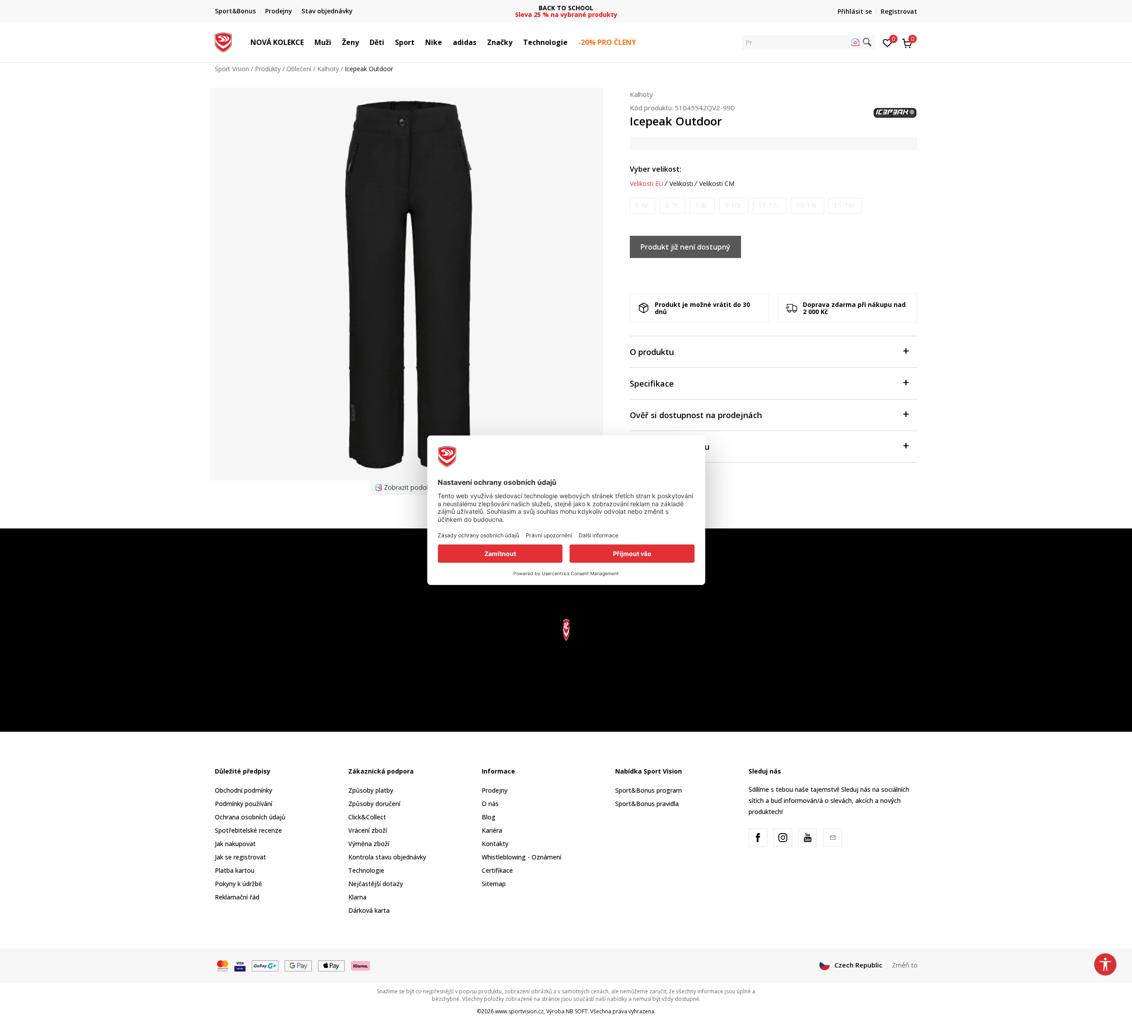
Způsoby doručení (374, 803)
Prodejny (495, 790)
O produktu (652, 352)
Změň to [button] (905, 964)
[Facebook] (758, 838)
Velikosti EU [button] (646, 183)
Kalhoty (328, 69)
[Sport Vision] (223, 41)
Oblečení (298, 69)
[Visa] (240, 965)
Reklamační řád (237, 897)
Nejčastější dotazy (375, 883)
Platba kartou (234, 870)
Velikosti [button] (681, 183)
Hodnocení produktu (669, 446)
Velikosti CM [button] (716, 183)
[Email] (833, 838)
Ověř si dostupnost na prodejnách (696, 415)
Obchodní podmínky (243, 790)
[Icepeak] (895, 112)
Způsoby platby (370, 790)
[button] (308, 42)
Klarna (357, 897)
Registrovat (899, 11)
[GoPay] (265, 965)
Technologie (366, 870)
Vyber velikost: (655, 169)
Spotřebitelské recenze (248, 830)
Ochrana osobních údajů (250, 817)
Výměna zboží (368, 843)
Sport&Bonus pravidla (647, 803)
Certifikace (497, 870)
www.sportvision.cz (519, 1011)
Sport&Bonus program (648, 790)
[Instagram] (783, 838)
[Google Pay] (298, 965)
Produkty (268, 69)
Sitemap (494, 883)
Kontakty (495, 843)
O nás (490, 803)
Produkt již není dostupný (685, 247)
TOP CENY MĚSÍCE (566, 7)
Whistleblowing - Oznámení (521, 857)
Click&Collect (367, 817)
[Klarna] (361, 965)
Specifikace (652, 383)
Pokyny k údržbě (238, 883)
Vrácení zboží (367, 830)
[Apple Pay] (331, 965)
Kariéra (492, 830)
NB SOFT (577, 1011)
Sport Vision (232, 69)
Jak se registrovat (240, 857)
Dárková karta (369, 910)
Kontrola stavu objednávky (387, 857)
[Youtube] (808, 838)
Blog (489, 817)
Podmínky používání (243, 803)
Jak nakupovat (235, 843)
